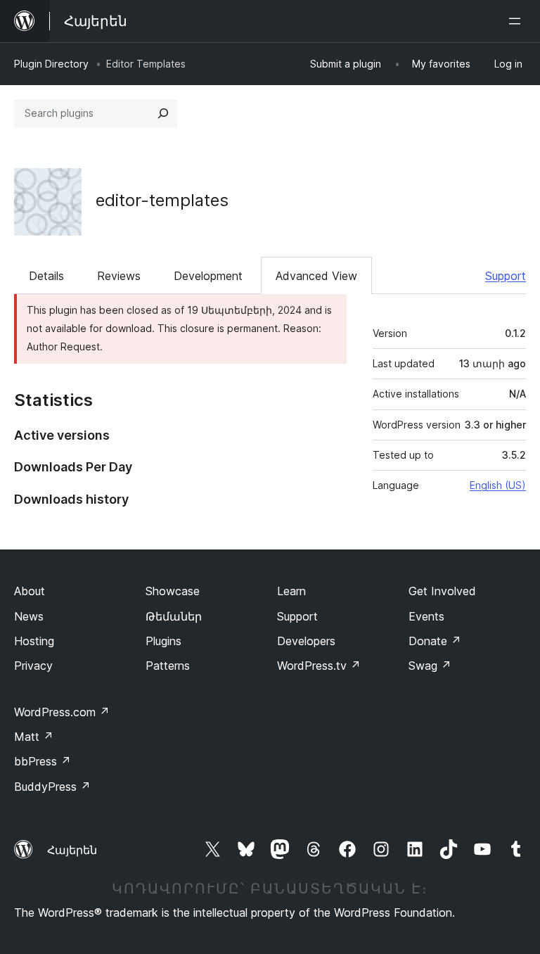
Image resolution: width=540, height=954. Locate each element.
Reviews (119, 276)
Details (46, 276)
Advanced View (316, 276)
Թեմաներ (174, 616)
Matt (33, 737)
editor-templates (162, 200)
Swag (430, 666)
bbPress (42, 761)
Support (505, 276)
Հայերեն (72, 850)
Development (208, 276)
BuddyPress (52, 787)
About (29, 591)
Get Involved (442, 591)
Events (426, 616)
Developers (306, 641)
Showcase (173, 591)
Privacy (33, 666)
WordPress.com (62, 712)
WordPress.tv (319, 666)
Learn (291, 591)
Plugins (163, 641)
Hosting (34, 641)
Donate (435, 641)
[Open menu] (517, 21)
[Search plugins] (163, 113)
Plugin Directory (51, 64)
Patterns (168, 666)
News (29, 616)
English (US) (498, 485)
